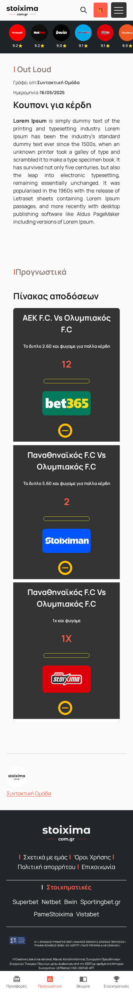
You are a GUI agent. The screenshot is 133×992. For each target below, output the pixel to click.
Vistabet (87, 914)
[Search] (83, 10)
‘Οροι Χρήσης (92, 857)
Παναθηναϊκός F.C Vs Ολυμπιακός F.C (66, 460)
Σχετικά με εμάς (45, 857)
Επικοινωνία (98, 867)
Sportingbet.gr (100, 902)
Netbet (51, 902)
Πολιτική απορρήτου (47, 867)
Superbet (25, 902)
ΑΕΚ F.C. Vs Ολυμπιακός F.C (67, 323)
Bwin (70, 902)
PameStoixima (53, 914)
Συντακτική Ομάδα (28, 793)
